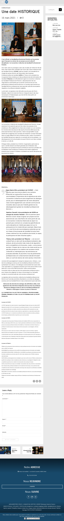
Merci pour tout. (56, 25)
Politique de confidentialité (33, 518)
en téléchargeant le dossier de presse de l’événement (24, 289)
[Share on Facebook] (34, 381)
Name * (4, 419)
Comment (5, 398)
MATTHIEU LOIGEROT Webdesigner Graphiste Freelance (43, 504)
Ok (25, 518)
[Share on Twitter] (37, 381)
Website (4, 432)
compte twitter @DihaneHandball (15, 268)
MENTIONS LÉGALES (17, 504)
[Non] (62, 517)
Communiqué (6, 8)
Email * (4, 425)
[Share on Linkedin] (40, 381)
